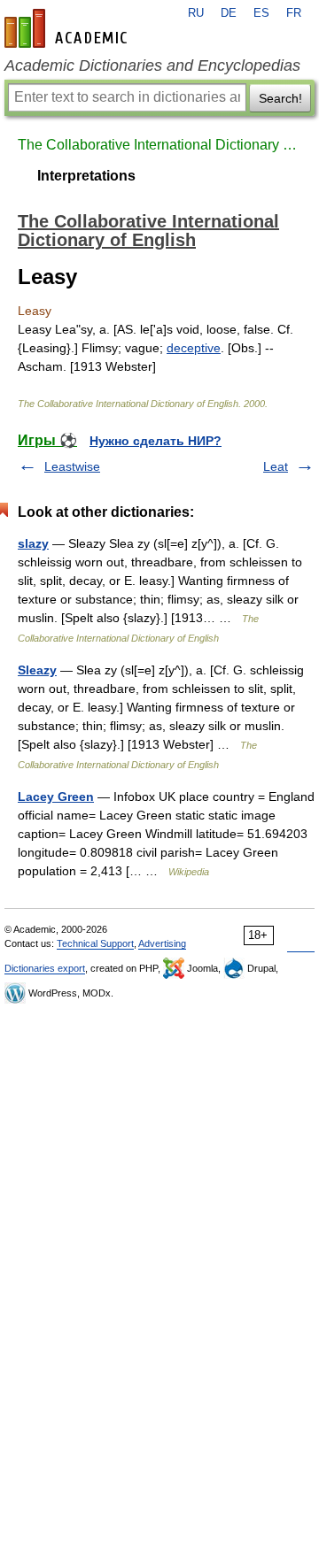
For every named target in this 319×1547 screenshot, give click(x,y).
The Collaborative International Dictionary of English (159, 144)
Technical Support (95, 943)
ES (261, 13)
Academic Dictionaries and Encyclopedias (152, 65)
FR (293, 13)
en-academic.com (68, 28)
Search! (280, 98)
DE (229, 13)
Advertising (162, 943)
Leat (275, 466)
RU (196, 13)
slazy (33, 543)
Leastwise (72, 466)
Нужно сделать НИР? (155, 441)
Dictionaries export (44, 968)
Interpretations (86, 175)
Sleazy (37, 670)
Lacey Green (56, 796)
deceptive (194, 348)
